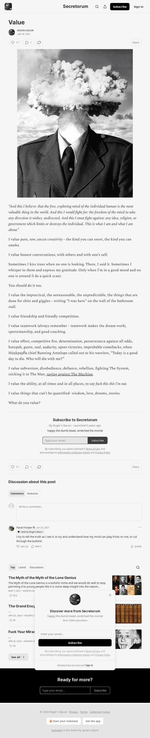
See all (15, 657)
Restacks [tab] (32, 493)
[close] (110, 595)
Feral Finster (24, 527)
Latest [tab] (22, 567)
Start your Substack (65, 721)
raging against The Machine (70, 374)
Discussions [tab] (36, 567)
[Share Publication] (105, 6)
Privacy (73, 712)
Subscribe (120, 6)
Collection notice (100, 712)
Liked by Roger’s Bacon (32, 531)
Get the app (93, 721)
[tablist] (24, 493)
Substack (56, 730)
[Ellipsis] (140, 527)
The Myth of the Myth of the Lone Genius (42, 578)
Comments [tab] (17, 493)
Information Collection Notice (74, 654)
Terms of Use (93, 651)
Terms (84, 712)
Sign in (138, 6)
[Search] (97, 6)
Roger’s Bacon (25, 30)
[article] (75, 586)
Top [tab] (13, 567)
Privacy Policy (102, 654)
